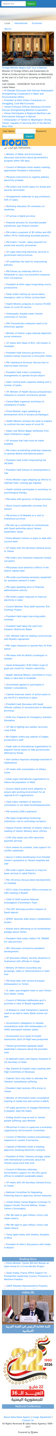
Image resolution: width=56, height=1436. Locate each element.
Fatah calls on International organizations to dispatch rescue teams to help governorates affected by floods (27, 749)
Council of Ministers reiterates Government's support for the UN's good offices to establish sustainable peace (25, 1172)
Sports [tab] (7, 28)
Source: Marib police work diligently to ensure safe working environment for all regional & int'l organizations (25, 792)
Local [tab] (7, 23)
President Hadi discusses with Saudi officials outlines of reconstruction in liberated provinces (28, 707)
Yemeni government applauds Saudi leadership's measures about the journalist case (25, 1049)
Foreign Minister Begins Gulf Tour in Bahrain (24, 67)
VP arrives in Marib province (20, 216)
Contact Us (28, 1420)
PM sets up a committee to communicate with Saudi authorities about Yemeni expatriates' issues (26, 528)
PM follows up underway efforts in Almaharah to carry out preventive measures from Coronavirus (27, 274)
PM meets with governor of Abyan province (28, 499)
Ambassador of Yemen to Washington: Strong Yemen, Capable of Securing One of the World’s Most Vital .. (26, 123)
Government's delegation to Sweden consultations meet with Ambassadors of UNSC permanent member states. (25, 1026)
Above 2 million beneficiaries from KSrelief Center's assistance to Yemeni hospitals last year (27, 860)
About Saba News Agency (17, 1417)
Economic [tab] (37, 23)
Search (31, 3)
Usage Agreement (42, 1417)
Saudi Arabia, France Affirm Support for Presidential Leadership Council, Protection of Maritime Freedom (27, 1272)
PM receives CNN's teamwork (21, 811)
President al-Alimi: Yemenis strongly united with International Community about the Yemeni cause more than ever (27, 1159)
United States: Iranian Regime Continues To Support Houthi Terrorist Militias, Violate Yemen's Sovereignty (27, 1205)
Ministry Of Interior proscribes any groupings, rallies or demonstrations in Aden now (27, 971)
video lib (28, 1292)
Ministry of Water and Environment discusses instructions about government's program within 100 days (26, 157)
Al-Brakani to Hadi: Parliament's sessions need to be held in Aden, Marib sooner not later (26, 1013)
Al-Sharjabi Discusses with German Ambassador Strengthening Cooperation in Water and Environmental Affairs (28, 93)
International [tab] (21, 23)
